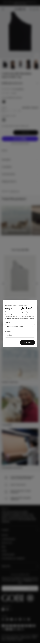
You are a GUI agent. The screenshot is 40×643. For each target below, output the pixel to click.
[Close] (34, 303)
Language (8, 331)
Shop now (27, 342)
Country (7, 322)
